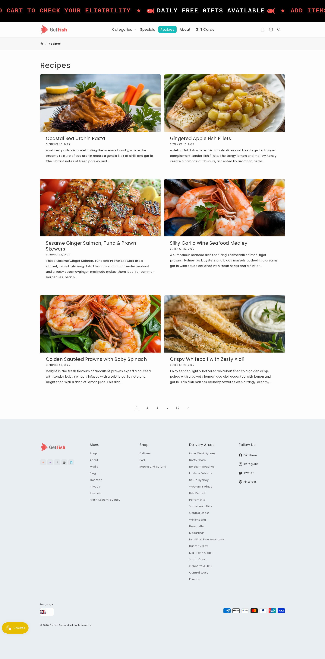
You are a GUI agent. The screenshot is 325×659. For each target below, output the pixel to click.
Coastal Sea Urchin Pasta (75, 138)
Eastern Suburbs (200, 473)
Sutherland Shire (201, 506)
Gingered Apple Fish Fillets (200, 138)
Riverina (194, 579)
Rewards (96, 493)
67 (177, 408)
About (94, 460)
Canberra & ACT (200, 566)
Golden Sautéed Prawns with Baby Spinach (96, 359)
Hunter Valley (198, 546)
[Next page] (188, 408)
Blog (93, 473)
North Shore (197, 460)
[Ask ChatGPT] (64, 462)
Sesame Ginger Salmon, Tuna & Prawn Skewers (91, 246)
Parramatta (197, 500)
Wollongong (197, 520)
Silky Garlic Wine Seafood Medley (208, 243)
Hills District (197, 493)
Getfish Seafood (59, 625)
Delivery (145, 453)
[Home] (42, 44)
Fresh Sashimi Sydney (105, 500)
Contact (96, 480)
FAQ (142, 460)
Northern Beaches (202, 467)
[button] (123, 29)
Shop (93, 453)
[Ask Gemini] (50, 462)
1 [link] (137, 407)
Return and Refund (153, 467)
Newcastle (196, 526)
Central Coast (199, 513)
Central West (198, 572)
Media (94, 467)
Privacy (95, 486)
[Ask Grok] (57, 462)
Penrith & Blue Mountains (207, 539)
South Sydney (199, 480)
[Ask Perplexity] (71, 462)
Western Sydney (200, 486)
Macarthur (196, 533)
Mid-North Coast (201, 553)
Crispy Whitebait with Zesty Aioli (207, 359)
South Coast (198, 559)
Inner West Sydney (202, 453)
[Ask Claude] (43, 462)
